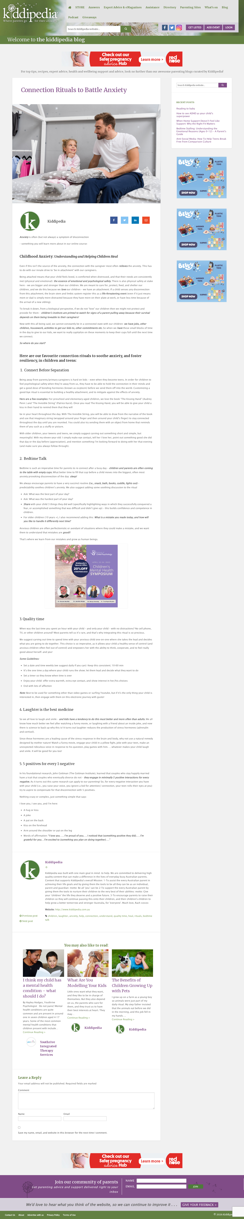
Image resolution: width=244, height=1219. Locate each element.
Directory (169, 7)
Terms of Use (69, 1215)
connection (91, 915)
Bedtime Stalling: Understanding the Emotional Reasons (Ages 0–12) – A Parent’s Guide (201, 131)
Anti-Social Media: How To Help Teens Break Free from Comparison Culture (201, 140)
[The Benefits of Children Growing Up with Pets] (132, 962)
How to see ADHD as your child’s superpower (194, 115)
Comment (23, 1090)
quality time (120, 915)
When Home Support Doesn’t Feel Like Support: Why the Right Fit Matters (198, 122)
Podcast (73, 17)
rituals (138, 915)
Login (228, 27)
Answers (94, 7)
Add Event (213, 27)
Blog (225, 7)
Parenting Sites (190, 7)
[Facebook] (114, 220)
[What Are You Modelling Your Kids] (88, 962)
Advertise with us (35, 1215)
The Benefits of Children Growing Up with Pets (132, 985)
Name (21, 1113)
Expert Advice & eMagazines (123, 7)
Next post (27, 921)
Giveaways (89, 17)
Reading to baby (185, 108)
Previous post (30, 915)
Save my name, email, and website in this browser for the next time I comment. (62, 1132)
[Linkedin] (135, 220)
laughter (63, 915)
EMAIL (130, 1186)
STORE (79, 7)
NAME (130, 1180)
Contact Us (10, 1215)
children (52, 915)
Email (67, 1113)
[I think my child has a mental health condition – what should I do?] (43, 962)
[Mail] (146, 220)
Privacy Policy (53, 1215)
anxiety (73, 915)
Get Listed (194, 27)
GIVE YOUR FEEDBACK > (199, 1205)
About (21, 1215)
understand (105, 915)
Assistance (153, 7)
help (81, 915)
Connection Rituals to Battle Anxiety (74, 90)
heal (130, 915)
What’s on (211, 7)
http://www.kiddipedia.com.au (72, 909)
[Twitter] (124, 220)
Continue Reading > (34, 1032)
